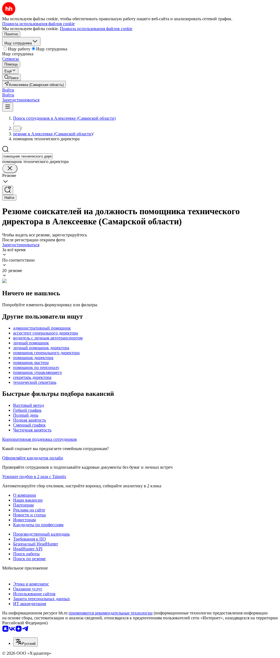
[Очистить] (10, 168)
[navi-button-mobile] (7, 106)
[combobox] (27, 156)
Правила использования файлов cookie (96, 28)
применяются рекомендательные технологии (111, 613)
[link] (11, 77)
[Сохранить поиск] (7, 190)
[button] (8, 90)
